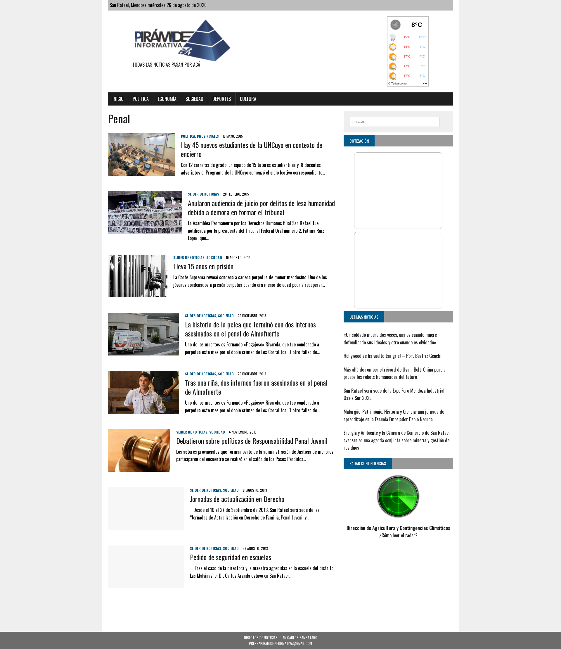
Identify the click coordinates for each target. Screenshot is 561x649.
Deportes (221, 98)
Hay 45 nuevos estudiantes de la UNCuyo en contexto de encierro (251, 149)
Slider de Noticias (203, 193)
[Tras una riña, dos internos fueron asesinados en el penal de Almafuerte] (143, 409)
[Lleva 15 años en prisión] (137, 293)
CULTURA (248, 98)
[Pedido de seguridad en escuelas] (146, 584)
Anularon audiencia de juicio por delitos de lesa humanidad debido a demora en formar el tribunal (261, 207)
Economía (167, 98)
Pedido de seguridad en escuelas (230, 557)
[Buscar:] (394, 121)
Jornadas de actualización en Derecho (237, 498)
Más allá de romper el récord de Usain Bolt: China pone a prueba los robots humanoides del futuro (395, 373)
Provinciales (208, 136)
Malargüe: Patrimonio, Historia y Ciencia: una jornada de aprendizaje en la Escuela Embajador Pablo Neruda (394, 415)
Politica (141, 98)
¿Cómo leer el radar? (398, 535)
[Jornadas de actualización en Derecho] (146, 525)
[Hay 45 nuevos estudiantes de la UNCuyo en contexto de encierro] (141, 171)
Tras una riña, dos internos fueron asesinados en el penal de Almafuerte (256, 387)
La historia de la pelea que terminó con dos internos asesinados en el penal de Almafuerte (250, 329)
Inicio (118, 98)
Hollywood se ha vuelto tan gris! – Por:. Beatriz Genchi (392, 355)
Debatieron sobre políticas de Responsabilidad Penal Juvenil (252, 440)
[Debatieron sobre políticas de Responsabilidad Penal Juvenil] (139, 467)
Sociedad (194, 98)
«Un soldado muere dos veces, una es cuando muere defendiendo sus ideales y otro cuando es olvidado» (390, 338)
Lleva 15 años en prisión (203, 266)
